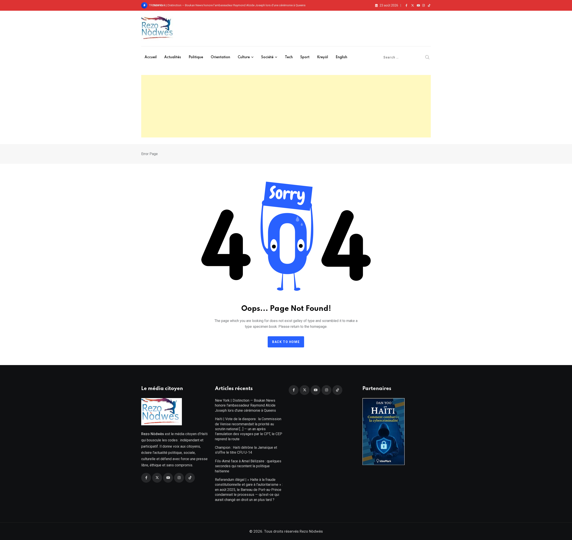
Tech (289, 57)
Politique (196, 57)
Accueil (151, 57)
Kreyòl (322, 57)
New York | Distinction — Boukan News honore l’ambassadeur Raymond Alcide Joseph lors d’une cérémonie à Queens (229, 5)
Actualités (172, 57)
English (341, 57)
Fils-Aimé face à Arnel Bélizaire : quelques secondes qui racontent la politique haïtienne (248, 466)
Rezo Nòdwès (311, 531)
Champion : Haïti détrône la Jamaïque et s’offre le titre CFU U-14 (246, 450)
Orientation (220, 57)
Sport (304, 57)
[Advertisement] (286, 106)
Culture (244, 57)
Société (267, 57)
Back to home (286, 342)
